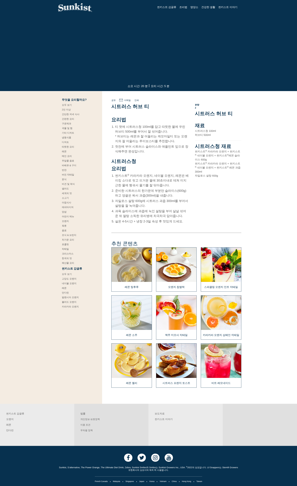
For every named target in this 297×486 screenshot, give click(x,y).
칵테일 (65, 249)
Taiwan (199, 482)
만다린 (65, 293)
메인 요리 (67, 156)
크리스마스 (67, 254)
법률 (82, 414)
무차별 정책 (86, 430)
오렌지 (65, 221)
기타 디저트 (68, 133)
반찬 (64, 170)
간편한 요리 (68, 119)
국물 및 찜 (67, 128)
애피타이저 (67, 207)
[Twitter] (141, 457)
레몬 (64, 151)
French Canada (101, 482)
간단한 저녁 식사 (70, 114)
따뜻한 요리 (68, 147)
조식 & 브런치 (69, 235)
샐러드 (65, 189)
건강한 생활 (208, 7)
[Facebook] (128, 457)
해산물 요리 (68, 263)
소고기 (65, 198)
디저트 (65, 142)
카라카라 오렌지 (70, 307)
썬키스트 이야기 (227, 7)
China (174, 482)
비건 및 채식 (68, 184)
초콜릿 (65, 244)
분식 (64, 179)
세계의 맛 (67, 193)
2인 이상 (66, 110)
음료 (64, 230)
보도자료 (160, 414)
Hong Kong (186, 482)
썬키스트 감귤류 (166, 7)
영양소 (194, 7)
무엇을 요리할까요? (74, 100)
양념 (64, 212)
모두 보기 (67, 105)
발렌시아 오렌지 (70, 297)
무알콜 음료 (68, 161)
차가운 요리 (68, 240)
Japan (141, 482)
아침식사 (66, 202)
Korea (151, 482)
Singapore (129, 482)
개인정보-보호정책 (90, 419)
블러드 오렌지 (69, 302)
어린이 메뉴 (68, 216)
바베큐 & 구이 (69, 165)
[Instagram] (155, 457)
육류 (64, 226)
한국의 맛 (67, 258)
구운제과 (66, 124)
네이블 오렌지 (69, 283)
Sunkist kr (79, 7)
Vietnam (163, 482)
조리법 (183, 7)
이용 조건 (85, 425)
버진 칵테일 (68, 175)
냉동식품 (66, 137)
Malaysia (116, 482)
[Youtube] (168, 457)
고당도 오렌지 (69, 279)
